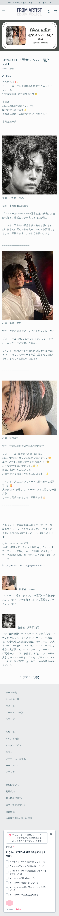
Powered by (10, 909)
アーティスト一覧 (15, 712)
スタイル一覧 (12, 699)
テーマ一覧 (11, 692)
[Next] (9, 903)
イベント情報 (12, 738)
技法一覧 (10, 706)
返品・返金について (16, 805)
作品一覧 (10, 719)
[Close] (51, 834)
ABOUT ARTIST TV (14, 765)
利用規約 (10, 791)
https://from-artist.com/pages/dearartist (24, 565)
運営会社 (10, 811)
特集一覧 (10, 732)
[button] (3, 11)
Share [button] (8, 76)
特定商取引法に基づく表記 (19, 818)
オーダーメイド (13, 745)
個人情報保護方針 (15, 798)
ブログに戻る (31, 677)
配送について (12, 784)
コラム (9, 752)
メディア (10, 772)
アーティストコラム (16, 759)
